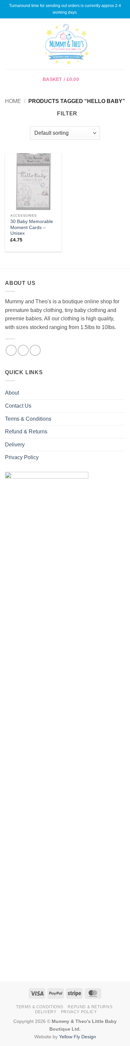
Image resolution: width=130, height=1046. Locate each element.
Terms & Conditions (28, 419)
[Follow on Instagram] (23, 350)
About (12, 393)
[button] (9, 43)
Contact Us (18, 406)
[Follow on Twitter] (35, 350)
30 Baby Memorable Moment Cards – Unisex (31, 227)
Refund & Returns (26, 431)
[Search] (122, 43)
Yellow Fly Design (77, 1036)
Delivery (15, 444)
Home (13, 101)
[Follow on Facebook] (11, 350)
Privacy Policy (22, 457)
